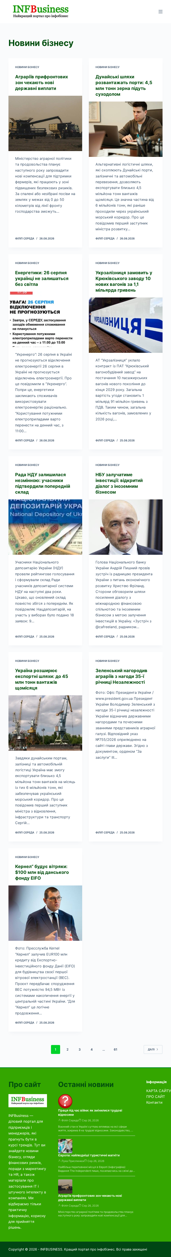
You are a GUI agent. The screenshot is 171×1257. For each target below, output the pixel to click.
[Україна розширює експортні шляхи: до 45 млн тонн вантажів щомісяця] (45, 723)
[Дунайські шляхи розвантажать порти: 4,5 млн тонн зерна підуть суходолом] (126, 129)
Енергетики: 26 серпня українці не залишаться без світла (42, 278)
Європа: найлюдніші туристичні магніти (89, 1155)
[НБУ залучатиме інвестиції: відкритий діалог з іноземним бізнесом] (126, 527)
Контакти (154, 1102)
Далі (151, 1049)
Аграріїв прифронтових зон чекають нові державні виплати (41, 82)
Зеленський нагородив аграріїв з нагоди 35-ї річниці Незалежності (121, 676)
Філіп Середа (70, 1120)
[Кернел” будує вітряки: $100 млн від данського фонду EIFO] (45, 913)
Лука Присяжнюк (72, 1161)
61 (115, 1049)
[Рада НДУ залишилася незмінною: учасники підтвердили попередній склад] (45, 527)
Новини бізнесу (27, 67)
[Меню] (161, 12)
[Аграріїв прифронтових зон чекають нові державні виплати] (45, 123)
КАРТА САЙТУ (158, 1091)
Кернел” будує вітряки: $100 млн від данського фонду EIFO (42, 872)
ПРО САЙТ (155, 1096)
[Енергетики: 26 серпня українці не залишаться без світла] (45, 319)
